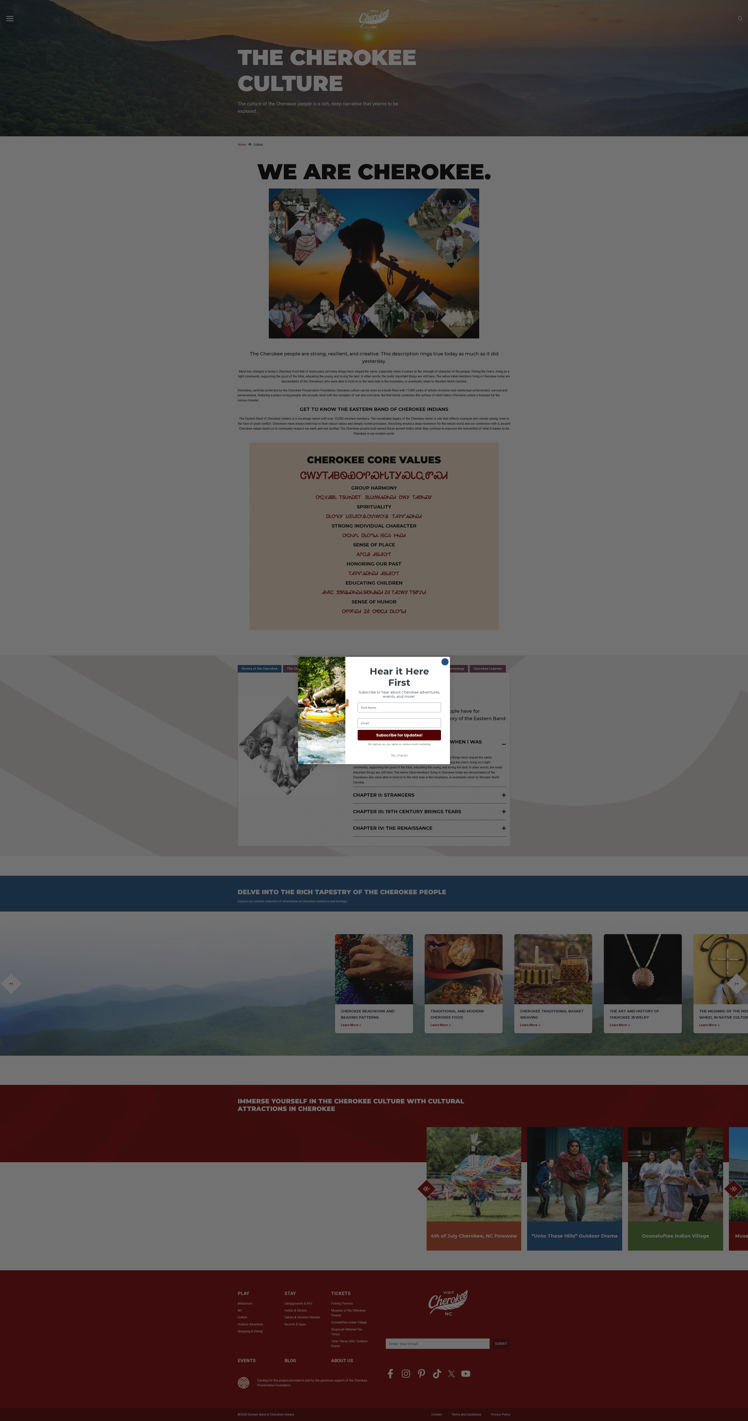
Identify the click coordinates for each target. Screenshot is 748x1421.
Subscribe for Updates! (399, 735)
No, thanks (399, 755)
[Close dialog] (445, 661)
